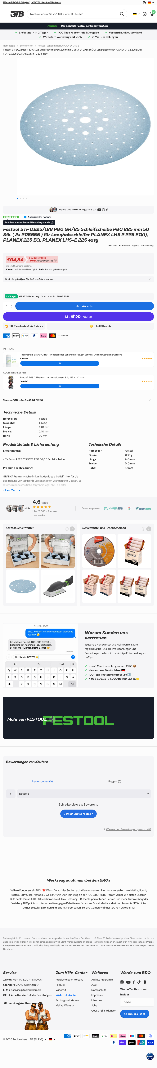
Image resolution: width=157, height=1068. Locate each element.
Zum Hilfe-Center (71, 972)
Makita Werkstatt (65, 1005)
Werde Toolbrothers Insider (133, 992)
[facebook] (134, 982)
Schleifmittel (26, 45)
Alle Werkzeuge (5, 14)
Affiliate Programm (102, 979)
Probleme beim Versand (69, 979)
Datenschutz (98, 990)
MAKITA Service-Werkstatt (46, 2)
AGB (93, 984)
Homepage (9, 45)
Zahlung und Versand (68, 1000)
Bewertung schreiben (78, 814)
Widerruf (61, 990)
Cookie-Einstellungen (103, 1010)
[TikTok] (107, 209)
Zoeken (122, 14)
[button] (12, 303)
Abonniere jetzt (135, 1014)
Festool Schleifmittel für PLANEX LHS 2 (58, 45)
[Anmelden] (145, 14)
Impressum (97, 995)
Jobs (94, 1005)
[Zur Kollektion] (72, 528)
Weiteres (99, 972)
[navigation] (17, 198)
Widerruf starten (66, 995)
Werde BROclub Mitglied (16, 2)
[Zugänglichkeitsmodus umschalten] (144, 3)
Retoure (60, 984)
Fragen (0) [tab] (114, 781)
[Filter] (11, 793)
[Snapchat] (145, 982)
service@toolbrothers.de (25, 1003)
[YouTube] (99, 209)
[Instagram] (103, 209)
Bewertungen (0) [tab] (42, 781)
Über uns (96, 1000)
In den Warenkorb (84, 306)
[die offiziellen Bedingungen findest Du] (52, 222)
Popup (55, 259)
